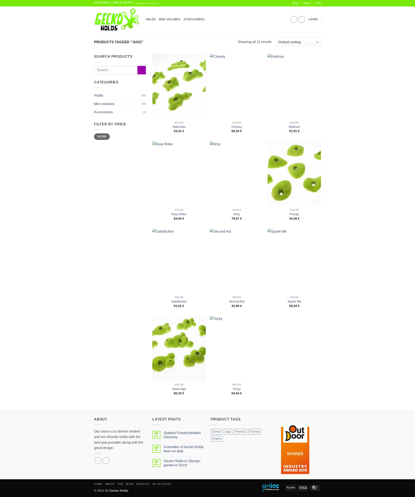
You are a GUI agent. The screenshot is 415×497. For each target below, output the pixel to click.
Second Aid (236, 301)
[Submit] (141, 70)
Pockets (254, 431)
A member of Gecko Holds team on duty (184, 449)
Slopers (217, 438)
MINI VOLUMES (169, 19)
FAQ (318, 3)
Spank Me (294, 301)
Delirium (294, 126)
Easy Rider (179, 214)
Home (98, 484)
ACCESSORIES (194, 19)
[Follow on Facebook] (293, 19)
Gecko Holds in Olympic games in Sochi (182, 463)
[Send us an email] (301, 19)
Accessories (103, 112)
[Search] (209, 19)
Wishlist (143, 484)
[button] (313, 19)
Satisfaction (179, 301)
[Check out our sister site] (273, 487)
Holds (98, 95)
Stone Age (179, 389)
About (307, 3)
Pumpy (294, 214)
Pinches (240, 431)
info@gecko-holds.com (147, 3)
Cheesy (236, 126)
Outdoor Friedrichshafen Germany (182, 435)
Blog (295, 3)
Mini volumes (104, 104)
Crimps (216, 431)
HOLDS (151, 19)
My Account (162, 484)
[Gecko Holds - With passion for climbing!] (116, 19)
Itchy (236, 214)
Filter (101, 136)
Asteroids (179, 126)
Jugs (228, 431)
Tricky (237, 389)
